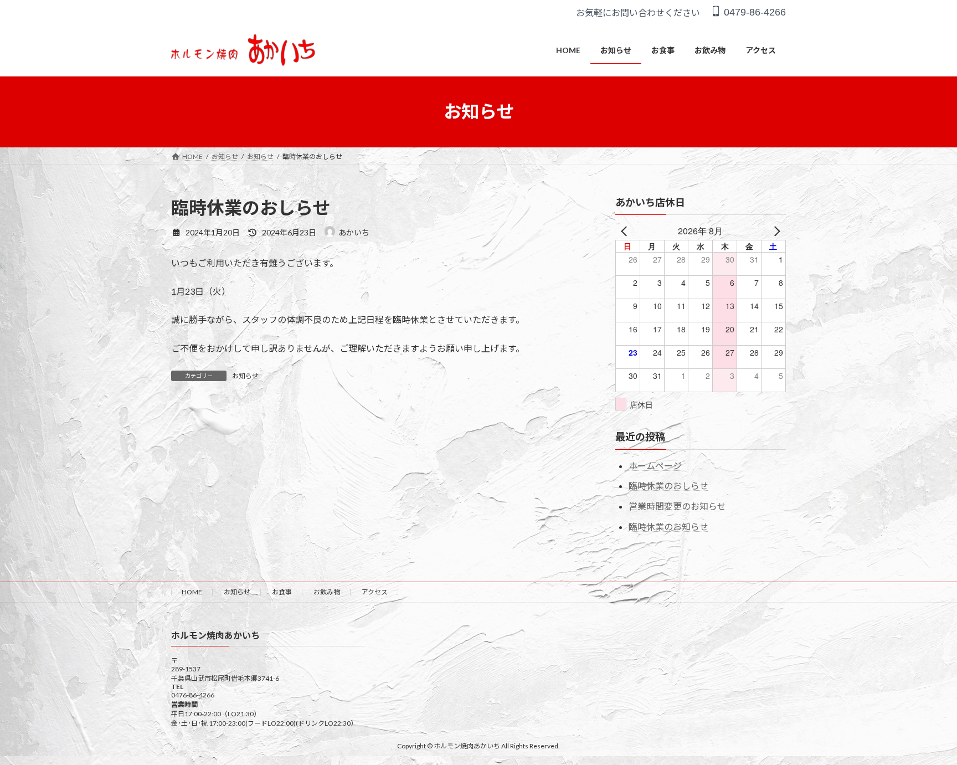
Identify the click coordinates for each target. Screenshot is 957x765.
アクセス (375, 592)
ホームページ (655, 465)
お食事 (282, 592)
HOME (192, 592)
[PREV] (625, 231)
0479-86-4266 (753, 12)
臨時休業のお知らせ (668, 526)
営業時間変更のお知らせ (677, 506)
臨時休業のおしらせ (668, 485)
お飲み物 (326, 592)
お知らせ (245, 376)
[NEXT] (775, 231)
